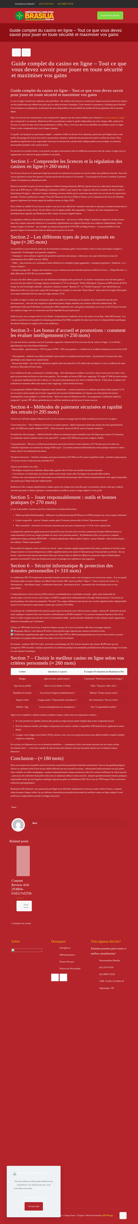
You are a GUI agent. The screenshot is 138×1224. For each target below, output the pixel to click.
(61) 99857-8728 (65, 4)
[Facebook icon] (117, 4)
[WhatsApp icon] (113, 4)
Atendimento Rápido (110, 15)
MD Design (108, 1215)
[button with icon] (55, 977)
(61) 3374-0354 (46, 4)
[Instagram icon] (121, 4)
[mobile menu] (88, 15)
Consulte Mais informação (34, 1198)
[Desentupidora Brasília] (34, 15)
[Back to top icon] (123, 1215)
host (34, 823)
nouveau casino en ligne (113, 117)
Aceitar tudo (33, 1206)
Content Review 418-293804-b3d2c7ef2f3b (21, 887)
